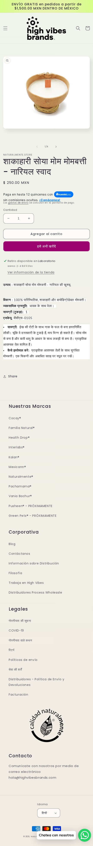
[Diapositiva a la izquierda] (37, 146)
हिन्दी (44, 813)
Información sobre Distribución (34, 563)
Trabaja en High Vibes (26, 583)
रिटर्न (11, 650)
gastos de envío (18, 202)
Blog (12, 544)
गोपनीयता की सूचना (20, 621)
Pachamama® (20, 486)
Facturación (18, 694)
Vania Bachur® (20, 496)
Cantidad (10, 210)
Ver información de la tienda (31, 272)
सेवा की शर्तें (15, 669)
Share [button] (13, 376)
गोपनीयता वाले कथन (20, 640)
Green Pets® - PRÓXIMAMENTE (33, 516)
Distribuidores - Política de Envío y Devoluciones (36, 682)
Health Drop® (19, 437)
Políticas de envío (23, 660)
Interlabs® (17, 447)
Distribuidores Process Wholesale (35, 592)
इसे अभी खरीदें (46, 246)
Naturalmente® (21, 476)
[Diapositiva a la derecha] (56, 146)
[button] (5, 28)
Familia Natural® (22, 428)
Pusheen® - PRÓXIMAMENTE (31, 506)
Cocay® (15, 418)
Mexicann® (17, 467)
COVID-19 (16, 630)
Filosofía (15, 573)
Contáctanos (19, 553)
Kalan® (14, 457)
